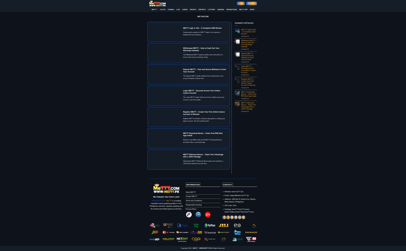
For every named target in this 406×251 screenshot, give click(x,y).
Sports (193, 9)
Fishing (171, 9)
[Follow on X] (228, 217)
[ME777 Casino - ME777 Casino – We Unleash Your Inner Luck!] (159, 3)
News (252, 9)
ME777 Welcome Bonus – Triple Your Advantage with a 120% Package (203, 156)
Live (178, 9)
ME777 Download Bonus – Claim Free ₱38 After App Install (203, 134)
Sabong (220, 9)
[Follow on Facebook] (224, 217)
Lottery (211, 9)
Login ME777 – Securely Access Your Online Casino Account (201, 92)
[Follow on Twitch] (243, 217)
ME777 (154, 9)
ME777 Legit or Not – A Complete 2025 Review (202, 28)
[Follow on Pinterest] (232, 217)
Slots (162, 9)
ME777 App (243, 9)
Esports (202, 9)
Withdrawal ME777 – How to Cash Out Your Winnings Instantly (201, 49)
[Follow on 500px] (239, 217)
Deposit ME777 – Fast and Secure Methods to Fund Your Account (204, 70)
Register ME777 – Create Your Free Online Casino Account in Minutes (204, 113)
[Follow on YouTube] (236, 217)
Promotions (231, 9)
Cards (184, 9)
